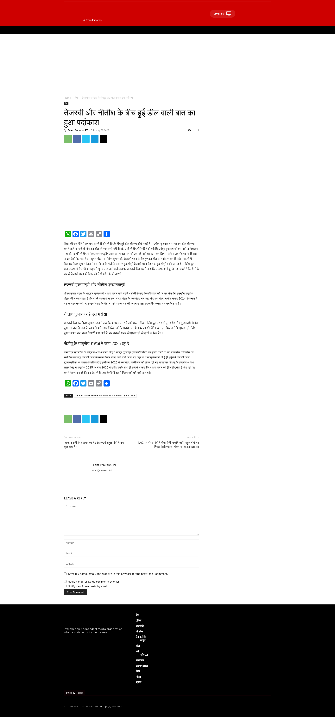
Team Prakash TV (77, 130)
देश (76, 97)
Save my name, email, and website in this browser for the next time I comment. (118, 573)
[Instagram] (70, 639)
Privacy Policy (74, 692)
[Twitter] (86, 139)
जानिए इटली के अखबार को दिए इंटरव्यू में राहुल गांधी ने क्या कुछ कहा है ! (94, 444)
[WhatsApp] (68, 139)
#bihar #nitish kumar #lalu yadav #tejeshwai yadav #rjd (105, 395)
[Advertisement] (167, 63)
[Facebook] (77, 139)
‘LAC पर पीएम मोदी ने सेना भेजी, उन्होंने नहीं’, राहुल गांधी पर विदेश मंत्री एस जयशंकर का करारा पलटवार (168, 444)
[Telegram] (94, 139)
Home (67, 97)
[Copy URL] (103, 139)
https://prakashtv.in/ (101, 470)
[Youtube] (82, 639)
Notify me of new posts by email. (88, 586)
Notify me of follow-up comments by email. (94, 581)
